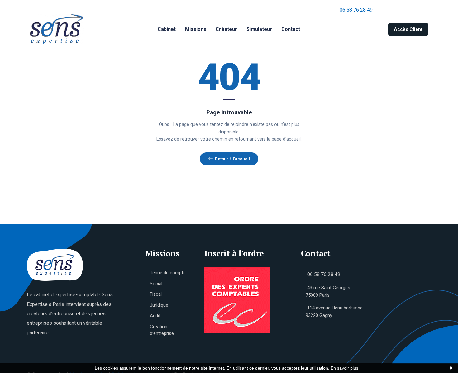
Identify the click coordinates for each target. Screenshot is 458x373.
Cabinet (167, 29)
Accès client (408, 29)
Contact (290, 29)
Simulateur (259, 29)
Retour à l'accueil (232, 158)
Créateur (226, 29)
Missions (195, 29)
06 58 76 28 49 (356, 10)
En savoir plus (344, 368)
